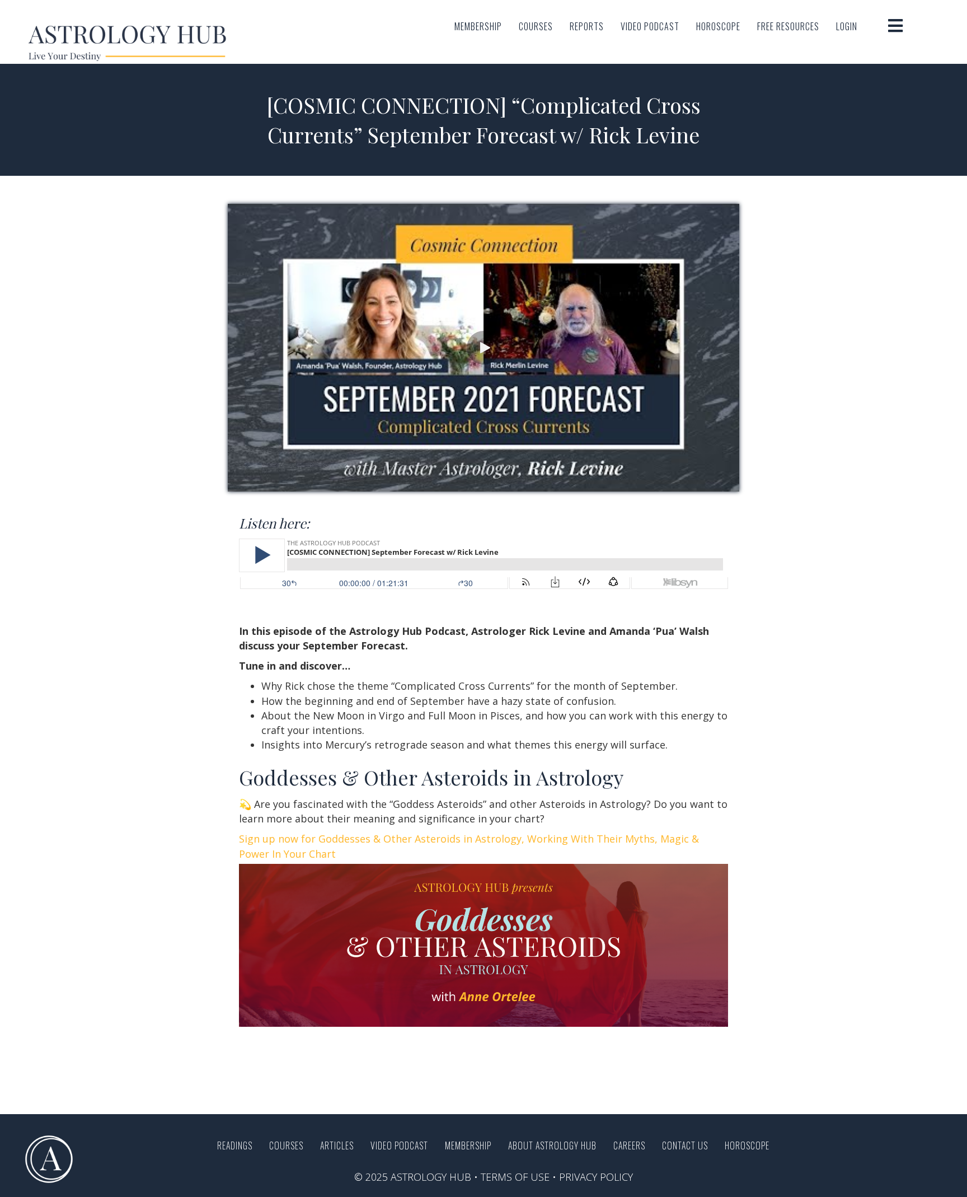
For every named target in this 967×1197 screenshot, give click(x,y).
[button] (483, 347)
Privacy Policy (596, 1177)
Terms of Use (515, 1177)
